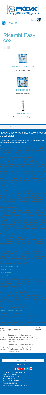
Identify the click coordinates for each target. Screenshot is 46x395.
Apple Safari (5, 276)
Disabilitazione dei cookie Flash (11, 310)
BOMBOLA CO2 (23, 113)
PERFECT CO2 (23, 90)
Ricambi (21, 127)
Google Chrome (6, 269)
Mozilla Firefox (6, 273)
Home (5, 127)
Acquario (13, 127)
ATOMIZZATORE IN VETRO (23, 67)
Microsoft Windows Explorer (10, 266)
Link (36, 338)
